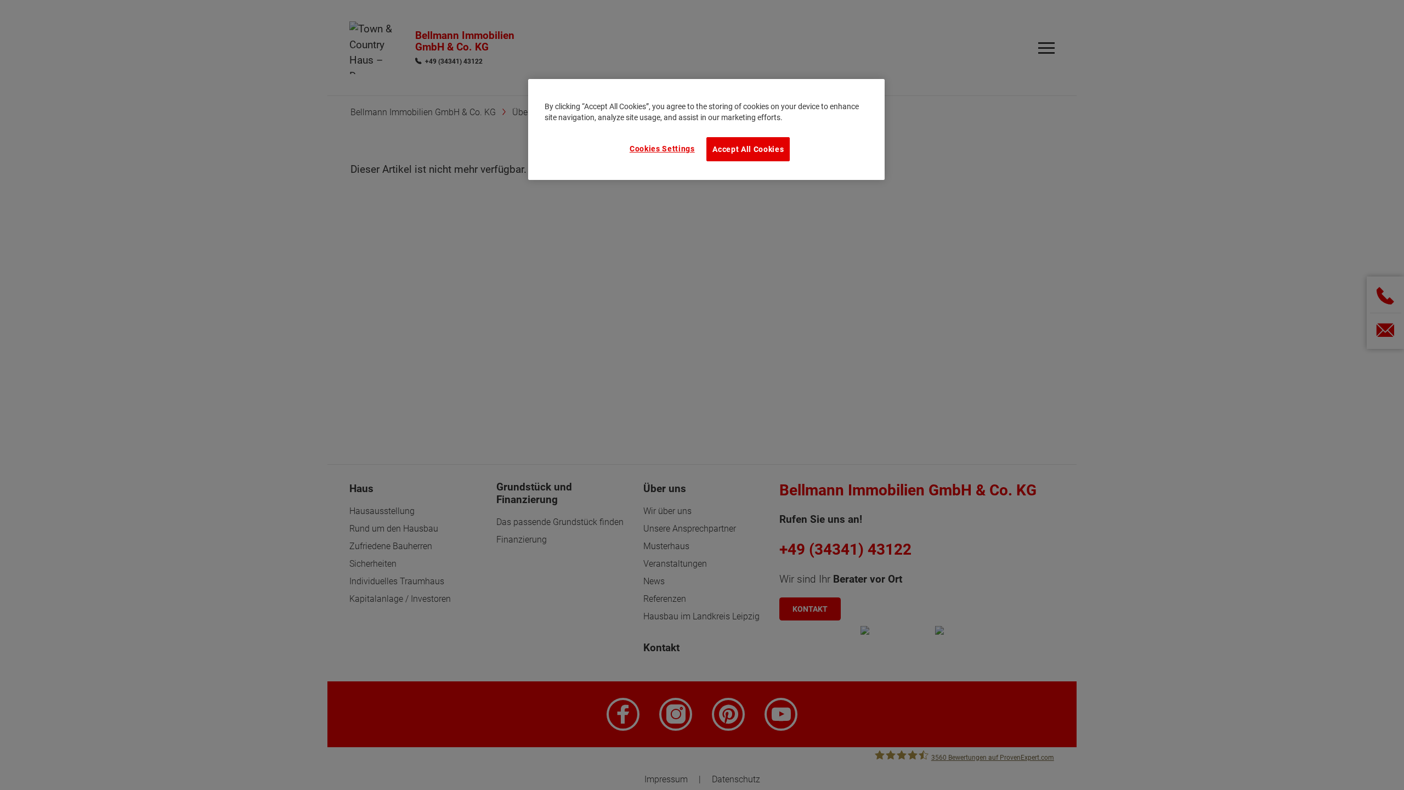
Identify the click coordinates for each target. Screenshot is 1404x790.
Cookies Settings (662, 148)
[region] (706, 129)
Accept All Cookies (748, 149)
